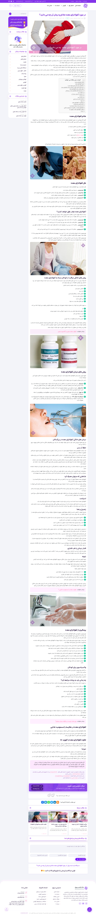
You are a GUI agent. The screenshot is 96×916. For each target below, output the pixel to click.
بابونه (82, 101)
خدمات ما (85, 1)
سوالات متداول (78, 1)
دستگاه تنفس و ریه (21, 68)
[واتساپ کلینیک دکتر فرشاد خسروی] (80, 903)
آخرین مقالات (56, 896)
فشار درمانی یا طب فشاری (78, 99)
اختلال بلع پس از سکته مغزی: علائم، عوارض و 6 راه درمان (18, 106)
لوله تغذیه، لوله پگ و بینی (40, 904)
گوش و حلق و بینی (21, 85)
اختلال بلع (71, 5)
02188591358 (58, 776)
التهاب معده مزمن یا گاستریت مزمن (67, 331)
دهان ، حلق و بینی (22, 71)
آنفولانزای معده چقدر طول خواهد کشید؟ (75, 85)
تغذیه (24, 62)
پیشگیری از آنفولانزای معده (77, 102)
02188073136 (53, 772)
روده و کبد (23, 73)
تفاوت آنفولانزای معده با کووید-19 (76, 109)
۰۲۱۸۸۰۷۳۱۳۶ (20, 893)
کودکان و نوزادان (22, 79)
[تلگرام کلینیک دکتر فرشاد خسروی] (83, 903)
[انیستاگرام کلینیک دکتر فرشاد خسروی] (86, 903)
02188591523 (66, 776)
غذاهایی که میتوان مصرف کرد (77, 94)
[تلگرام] (45, 802)
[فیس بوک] (42, 802)
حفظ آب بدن (80, 92)
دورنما (82, 111)
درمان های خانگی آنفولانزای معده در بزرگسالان (74, 90)
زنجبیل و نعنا (80, 97)
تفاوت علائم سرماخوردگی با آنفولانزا (38, 824)
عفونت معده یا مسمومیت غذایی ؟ (67, 590)
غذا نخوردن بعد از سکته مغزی (19, 112)
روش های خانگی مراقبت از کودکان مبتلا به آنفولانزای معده (72, 87)
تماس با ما (49, 5)
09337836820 (76, 774)
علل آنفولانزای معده (79, 84)
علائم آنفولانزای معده (79, 82)
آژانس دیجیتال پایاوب (24, 913)
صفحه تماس (68, 788)
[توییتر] (51, 802)
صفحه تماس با (74, 778)
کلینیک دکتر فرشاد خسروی (75, 18)
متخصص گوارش (42, 894)
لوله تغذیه (24, 88)
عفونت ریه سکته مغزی (21, 116)
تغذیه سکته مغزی (22, 102)
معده (67, 18)
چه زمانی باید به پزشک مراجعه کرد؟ (76, 106)
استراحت (81, 96)
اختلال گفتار (23, 59)
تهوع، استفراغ (80, 135)
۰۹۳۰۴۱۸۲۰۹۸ (20, 897)
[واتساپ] (48, 802)
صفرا (25, 76)
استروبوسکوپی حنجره (41, 899)
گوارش (64, 5)
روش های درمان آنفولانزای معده (76, 89)
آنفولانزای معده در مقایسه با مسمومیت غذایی (73, 107)
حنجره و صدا (23, 65)
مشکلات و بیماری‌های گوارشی (39, 901)
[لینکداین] (54, 802)
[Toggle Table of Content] (83, 80)
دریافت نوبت (17, 5)
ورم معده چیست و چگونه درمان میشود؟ (65, 721)
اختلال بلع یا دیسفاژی (41, 892)
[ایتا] (57, 802)
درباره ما (72, 1)
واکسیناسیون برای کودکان (78, 104)
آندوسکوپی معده (42, 896)
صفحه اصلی (78, 5)
